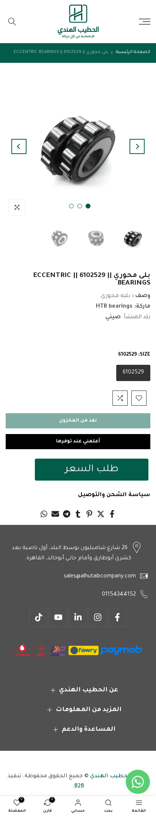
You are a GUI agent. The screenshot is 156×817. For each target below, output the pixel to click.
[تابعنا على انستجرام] (97, 617)
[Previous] (137, 146)
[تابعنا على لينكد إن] (78, 617)
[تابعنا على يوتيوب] (58, 617)
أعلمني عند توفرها (78, 441)
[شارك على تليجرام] (66, 514)
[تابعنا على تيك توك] (38, 617)
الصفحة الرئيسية (133, 52)
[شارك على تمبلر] (78, 514)
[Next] (19, 146)
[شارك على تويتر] (101, 514)
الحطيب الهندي (110, 776)
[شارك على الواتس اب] (44, 514)
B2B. (78, 787)
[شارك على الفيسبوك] (112, 514)
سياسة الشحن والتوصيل (114, 495)
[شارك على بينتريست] (89, 514)
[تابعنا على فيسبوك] (117, 617)
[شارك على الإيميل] (55, 514)
